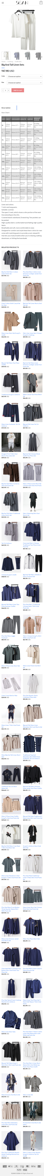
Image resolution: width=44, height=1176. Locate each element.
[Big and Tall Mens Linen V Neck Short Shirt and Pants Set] (11, 1051)
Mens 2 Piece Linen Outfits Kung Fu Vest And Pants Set (10, 817)
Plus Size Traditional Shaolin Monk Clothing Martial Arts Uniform (10, 1154)
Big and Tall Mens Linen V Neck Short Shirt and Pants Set (11, 1064)
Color (3, 76)
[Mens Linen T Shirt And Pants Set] (11, 713)
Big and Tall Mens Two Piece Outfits (10, 364)
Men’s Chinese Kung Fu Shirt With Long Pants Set (32, 637)
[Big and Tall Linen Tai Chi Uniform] (32, 412)
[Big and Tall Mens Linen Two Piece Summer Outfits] (11, 592)
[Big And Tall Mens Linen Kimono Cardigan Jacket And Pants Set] (32, 351)
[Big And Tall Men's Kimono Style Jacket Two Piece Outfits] (32, 774)
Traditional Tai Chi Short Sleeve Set (9, 787)
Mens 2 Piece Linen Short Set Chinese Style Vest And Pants (32, 484)
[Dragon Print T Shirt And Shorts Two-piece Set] (11, 442)
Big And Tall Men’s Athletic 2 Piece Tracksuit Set (32, 575)
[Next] (39, 30)
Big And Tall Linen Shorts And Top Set (32, 304)
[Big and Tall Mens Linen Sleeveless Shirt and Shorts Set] (32, 713)
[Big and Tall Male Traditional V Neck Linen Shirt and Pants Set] (32, 804)
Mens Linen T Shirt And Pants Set (11, 726)
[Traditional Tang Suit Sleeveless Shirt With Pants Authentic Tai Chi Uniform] (32, 743)
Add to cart (18, 90)
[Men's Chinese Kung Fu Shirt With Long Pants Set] (32, 624)
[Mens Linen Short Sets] (11, 1020)
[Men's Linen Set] (32, 1083)
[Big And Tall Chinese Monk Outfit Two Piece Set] (32, 442)
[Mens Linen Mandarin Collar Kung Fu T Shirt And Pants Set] (11, 864)
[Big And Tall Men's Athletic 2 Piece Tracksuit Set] (32, 563)
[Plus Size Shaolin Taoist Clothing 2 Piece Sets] (32, 683)
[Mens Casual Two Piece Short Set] (32, 382)
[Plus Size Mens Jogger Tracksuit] (11, 624)
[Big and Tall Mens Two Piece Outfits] (11, 351)
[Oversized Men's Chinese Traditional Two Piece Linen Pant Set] (32, 531)
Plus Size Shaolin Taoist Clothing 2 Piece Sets (30, 696)
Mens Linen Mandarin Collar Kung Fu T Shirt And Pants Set (11, 876)
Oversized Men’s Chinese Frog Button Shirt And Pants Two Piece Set (11, 970)
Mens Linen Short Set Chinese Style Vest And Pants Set (32, 908)
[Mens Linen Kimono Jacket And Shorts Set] (11, 927)
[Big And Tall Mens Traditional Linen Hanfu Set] (11, 501)
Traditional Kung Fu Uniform (11, 394)
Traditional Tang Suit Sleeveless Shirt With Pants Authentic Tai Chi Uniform (31, 756)
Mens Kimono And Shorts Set (11, 1095)
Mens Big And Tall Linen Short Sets (11, 756)
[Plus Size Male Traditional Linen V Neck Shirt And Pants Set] (32, 864)
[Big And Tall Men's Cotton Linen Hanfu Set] (11, 260)
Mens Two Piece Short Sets (31, 939)
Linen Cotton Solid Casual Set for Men (11, 304)
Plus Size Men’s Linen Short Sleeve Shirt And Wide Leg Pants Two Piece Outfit (31, 1065)
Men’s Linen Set (28, 1095)
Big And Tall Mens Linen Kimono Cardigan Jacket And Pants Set (32, 364)
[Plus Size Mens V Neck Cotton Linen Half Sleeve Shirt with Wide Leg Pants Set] (32, 1020)
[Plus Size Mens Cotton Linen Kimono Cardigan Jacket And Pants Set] (32, 260)
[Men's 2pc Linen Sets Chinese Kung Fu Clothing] (32, 321)
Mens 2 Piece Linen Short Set (11, 666)
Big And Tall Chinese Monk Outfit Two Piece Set (31, 455)
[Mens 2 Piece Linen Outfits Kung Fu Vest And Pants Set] (11, 804)
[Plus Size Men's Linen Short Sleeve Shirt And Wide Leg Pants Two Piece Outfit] (32, 1051)
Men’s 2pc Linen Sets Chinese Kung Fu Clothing (32, 334)
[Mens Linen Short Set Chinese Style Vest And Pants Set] (32, 895)
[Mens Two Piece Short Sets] (32, 927)
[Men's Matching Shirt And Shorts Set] (32, 501)
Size (3, 82)
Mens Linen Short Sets (8, 1032)
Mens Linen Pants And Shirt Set (32, 666)
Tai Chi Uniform (7, 543)
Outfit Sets (18, 61)
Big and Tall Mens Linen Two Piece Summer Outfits (10, 605)
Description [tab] (6, 108)
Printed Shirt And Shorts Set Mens (32, 1123)
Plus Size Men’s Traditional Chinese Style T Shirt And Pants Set (31, 606)
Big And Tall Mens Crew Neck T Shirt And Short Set (11, 847)
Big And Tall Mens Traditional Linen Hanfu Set (11, 514)
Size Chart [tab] (5, 112)
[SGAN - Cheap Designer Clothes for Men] (22, 3)
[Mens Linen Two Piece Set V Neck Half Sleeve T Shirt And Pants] (32, 988)
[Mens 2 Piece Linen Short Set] (11, 654)
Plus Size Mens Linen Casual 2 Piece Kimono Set (32, 969)
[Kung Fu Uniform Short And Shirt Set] (32, 834)
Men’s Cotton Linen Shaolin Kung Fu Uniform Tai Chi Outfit (31, 1154)
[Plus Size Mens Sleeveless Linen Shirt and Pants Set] (11, 1111)
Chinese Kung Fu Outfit (9, 575)
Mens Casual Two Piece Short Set (32, 395)
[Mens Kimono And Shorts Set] (11, 1083)
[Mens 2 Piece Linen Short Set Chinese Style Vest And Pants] (32, 472)
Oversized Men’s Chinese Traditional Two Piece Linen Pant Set (32, 545)
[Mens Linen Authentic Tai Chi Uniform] (11, 412)
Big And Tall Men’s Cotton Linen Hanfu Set (10, 273)
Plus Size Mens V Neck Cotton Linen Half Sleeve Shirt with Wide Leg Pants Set (32, 1033)
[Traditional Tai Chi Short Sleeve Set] (11, 774)
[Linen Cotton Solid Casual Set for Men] (11, 291)
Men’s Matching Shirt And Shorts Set (31, 514)
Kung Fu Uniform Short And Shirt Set (32, 847)
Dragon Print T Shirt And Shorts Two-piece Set (9, 455)
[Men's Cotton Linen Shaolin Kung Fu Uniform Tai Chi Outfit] (32, 1140)
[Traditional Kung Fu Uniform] (11, 382)
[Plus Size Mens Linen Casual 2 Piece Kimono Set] (32, 957)
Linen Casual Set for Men (9, 695)
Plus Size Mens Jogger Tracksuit (8, 637)
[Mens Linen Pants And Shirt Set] (32, 654)
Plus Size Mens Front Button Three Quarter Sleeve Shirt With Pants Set (10, 909)
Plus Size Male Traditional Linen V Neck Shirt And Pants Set (32, 877)
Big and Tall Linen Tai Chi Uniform (31, 425)
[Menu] (3, 2)
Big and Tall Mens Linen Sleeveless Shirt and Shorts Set (32, 726)
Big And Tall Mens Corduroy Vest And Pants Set (10, 484)
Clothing (10, 61)
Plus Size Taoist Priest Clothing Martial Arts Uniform (11, 1001)
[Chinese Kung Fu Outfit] (11, 563)
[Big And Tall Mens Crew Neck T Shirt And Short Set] (11, 834)
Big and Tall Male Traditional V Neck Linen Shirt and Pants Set (32, 817)
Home (3, 61)
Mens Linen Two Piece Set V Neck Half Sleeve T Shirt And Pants (32, 1001)
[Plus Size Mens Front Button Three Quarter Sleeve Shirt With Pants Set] (11, 895)
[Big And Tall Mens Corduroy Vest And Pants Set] (11, 472)
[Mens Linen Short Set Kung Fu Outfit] (11, 321)
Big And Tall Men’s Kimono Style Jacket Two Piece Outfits (32, 787)
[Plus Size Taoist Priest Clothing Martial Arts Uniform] (11, 988)
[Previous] (5, 30)
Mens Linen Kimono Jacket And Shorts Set (10, 939)
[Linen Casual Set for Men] (11, 683)
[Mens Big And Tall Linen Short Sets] (11, 743)
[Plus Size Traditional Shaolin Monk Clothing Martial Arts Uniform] (11, 1140)
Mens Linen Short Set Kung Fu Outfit (11, 334)
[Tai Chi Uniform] (11, 531)
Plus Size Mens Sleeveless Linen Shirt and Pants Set (9, 1123)
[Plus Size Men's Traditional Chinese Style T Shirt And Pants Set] (32, 592)
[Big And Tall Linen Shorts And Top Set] (32, 291)
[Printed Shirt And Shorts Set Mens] (32, 1111)
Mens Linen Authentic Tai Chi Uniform (11, 425)
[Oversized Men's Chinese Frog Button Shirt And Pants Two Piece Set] (11, 957)
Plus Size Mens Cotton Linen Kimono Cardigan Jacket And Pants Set (32, 273)
